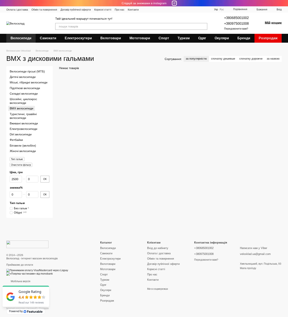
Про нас (119, 9)
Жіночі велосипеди (23, 151)
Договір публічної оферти (76, 9)
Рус (222, 9)
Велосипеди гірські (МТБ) (27, 71)
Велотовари (110, 38)
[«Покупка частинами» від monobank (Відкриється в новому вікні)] (29, 273)
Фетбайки (16, 140)
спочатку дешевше (223, 58)
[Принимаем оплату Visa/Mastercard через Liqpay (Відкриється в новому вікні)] (37, 270)
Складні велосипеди (24, 93)
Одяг (202, 38)
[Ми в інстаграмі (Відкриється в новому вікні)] (154, 9)
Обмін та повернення (44, 9)
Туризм (184, 38)
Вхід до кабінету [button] (157, 248)
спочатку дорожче (250, 58)
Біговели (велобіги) (23, 145)
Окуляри (222, 38)
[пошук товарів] (204, 26)
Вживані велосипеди (24, 123)
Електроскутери (78, 38)
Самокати (48, 38)
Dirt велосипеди (21, 134)
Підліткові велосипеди (25, 88)
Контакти (133, 9)
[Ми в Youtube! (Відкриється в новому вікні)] (149, 9)
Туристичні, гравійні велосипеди (23, 116)
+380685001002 (236, 18)
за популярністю (196, 58)
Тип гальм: (17, 159)
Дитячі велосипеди (23, 77)
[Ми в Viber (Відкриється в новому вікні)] (165, 9)
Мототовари (139, 38)
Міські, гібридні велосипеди (28, 82)
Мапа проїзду (248, 268)
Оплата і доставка (17, 9)
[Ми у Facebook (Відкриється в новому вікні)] (144, 9)
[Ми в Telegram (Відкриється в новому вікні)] (159, 9)
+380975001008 (236, 23)
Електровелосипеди (23, 129)
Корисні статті (102, 9)
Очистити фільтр (21, 164)
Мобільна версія (20, 281)
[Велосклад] (27, 244)
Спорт (164, 38)
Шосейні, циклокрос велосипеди (23, 101)
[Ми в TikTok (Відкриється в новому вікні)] (170, 9)
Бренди (243, 38)
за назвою (273, 58)
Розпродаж (268, 38)
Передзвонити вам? (236, 28)
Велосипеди (21, 38)
